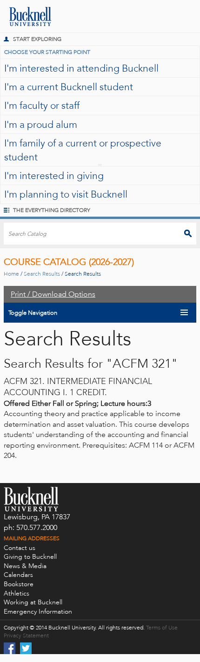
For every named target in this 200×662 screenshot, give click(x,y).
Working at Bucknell (33, 602)
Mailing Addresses (32, 538)
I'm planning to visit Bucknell (65, 194)
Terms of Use (162, 627)
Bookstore (18, 584)
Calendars (18, 575)
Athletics (16, 593)
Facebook (9, 648)
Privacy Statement (26, 635)
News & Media (25, 566)
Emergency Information (38, 612)
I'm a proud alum (40, 124)
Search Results (42, 274)
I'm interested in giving (54, 175)
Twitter (26, 648)
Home (11, 274)
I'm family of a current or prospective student (82, 149)
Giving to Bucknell (30, 557)
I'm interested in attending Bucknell (81, 68)
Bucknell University (25, 16)
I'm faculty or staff (42, 105)
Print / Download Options (53, 294)
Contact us (19, 548)
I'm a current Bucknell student (68, 87)
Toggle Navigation (32, 312)
